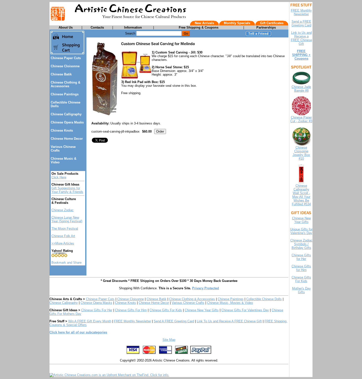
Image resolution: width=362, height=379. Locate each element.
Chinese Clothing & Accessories (65, 84)
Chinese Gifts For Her (96, 310)
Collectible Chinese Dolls (264, 299)
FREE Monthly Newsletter (132, 321)
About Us (66, 27)
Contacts (97, 27)
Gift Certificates (271, 23)
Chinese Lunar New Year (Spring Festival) (66, 219)
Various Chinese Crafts (188, 303)
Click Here (58, 177)
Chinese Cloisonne (65, 66)
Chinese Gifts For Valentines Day (245, 310)
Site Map (169, 340)
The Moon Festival (64, 228)
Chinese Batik (61, 74)
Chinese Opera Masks (67, 122)
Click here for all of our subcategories (78, 332)
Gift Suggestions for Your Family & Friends (67, 190)
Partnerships (266, 27)
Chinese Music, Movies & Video (230, 303)
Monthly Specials (237, 23)
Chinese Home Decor (67, 138)
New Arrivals (204, 23)
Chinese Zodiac (62, 210)
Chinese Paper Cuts (66, 58)
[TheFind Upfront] (109, 375)
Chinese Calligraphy (66, 114)
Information (133, 27)
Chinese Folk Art (63, 236)
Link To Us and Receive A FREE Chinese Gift (229, 321)
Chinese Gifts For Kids (165, 310)
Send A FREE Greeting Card (174, 321)
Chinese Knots (62, 130)
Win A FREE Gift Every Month (89, 321)
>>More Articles (62, 243)
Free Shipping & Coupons (198, 27)
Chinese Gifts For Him (131, 310)
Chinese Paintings (65, 94)
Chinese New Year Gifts (202, 310)
